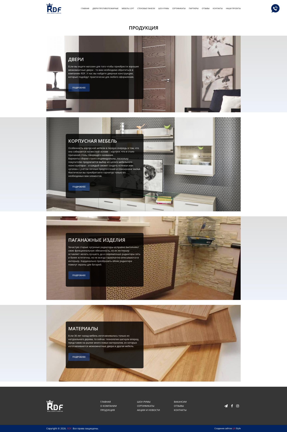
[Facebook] (232, 406)
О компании (108, 405)
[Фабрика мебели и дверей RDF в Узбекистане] (54, 405)
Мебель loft (128, 8)
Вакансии (180, 401)
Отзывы (205, 8)
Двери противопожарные (105, 8)
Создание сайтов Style (227, 428)
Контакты (218, 8)
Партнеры (193, 8)
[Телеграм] (226, 406)
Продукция (107, 410)
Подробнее (79, 87)
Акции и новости (148, 410)
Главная (85, 8)
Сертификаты (179, 8)
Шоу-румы (163, 8)
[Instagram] (237, 406)
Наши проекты (233, 8)
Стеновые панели (146, 8)
